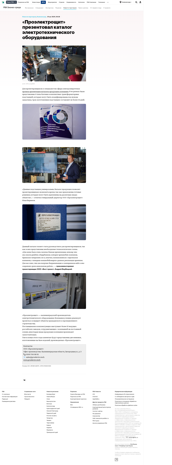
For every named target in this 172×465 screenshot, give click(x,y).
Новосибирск (51, 396)
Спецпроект (39, 8)
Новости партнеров (69, 8)
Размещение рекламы (8, 401)
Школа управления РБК (100, 423)
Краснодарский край (53, 408)
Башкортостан (51, 401)
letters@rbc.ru (133, 437)
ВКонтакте (27, 394)
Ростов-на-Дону (52, 415)
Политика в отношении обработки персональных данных (125, 402)
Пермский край (51, 413)
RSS (71, 405)
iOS (94, 394)
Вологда (49, 403)
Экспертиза (49, 8)
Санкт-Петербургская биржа (124, 446)
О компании (6, 394)
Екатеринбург (51, 394)
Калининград (41, 16)
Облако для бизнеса (99, 405)
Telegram (27, 399)
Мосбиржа (133, 444)
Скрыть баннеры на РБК (77, 394)
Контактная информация (9, 396)
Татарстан (50, 418)
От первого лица (95, 8)
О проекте (106, 8)
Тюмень (49, 420)
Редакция (5, 399)
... (108, 2)
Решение (58, 8)
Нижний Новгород (52, 411)
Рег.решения (97, 413)
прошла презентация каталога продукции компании (45, 92)
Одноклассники (29, 396)
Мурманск (50, 430)
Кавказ (49, 425)
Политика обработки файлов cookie (126, 405)
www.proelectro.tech (31, 360)
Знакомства (96, 416)
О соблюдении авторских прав (124, 396)
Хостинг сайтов (97, 411)
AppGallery (96, 399)
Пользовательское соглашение (124, 399)
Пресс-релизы (83, 8)
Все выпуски (29, 8)
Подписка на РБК (75, 396)
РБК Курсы (96, 420)
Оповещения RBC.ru (76, 407)
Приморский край (52, 432)
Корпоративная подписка (78, 399)
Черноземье (50, 423)
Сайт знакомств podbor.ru (101, 418)
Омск (48, 399)
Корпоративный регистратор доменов (102, 408)
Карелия (49, 427)
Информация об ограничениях (124, 394)
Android (95, 396)
